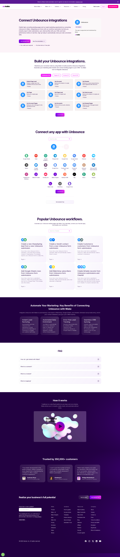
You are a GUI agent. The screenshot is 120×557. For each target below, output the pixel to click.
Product (53, 509)
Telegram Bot (55, 159)
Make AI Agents (54, 514)
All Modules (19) (46, 75)
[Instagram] (89, 541)
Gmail (36, 159)
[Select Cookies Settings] (3, 554)
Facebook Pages (74, 169)
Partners (79, 527)
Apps (52, 517)
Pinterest (84, 159)
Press (92, 517)
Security (79, 530)
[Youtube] (100, 541)
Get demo (53, 525)
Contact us (93, 514)
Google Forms (69, 186)
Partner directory (68, 517)
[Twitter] (93, 541)
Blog (78, 520)
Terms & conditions (95, 520)
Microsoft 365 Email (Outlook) (93, 169)
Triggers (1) (56, 75)
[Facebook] (86, 541)
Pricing (84, 6)
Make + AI (53, 512)
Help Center (80, 514)
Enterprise (53, 527)
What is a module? (26, 374)
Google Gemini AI (74, 159)
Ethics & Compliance (95, 530)
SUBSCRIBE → (22, 519)
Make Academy (81, 509)
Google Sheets (26, 159)
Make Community (81, 512)
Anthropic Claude (84, 169)
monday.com (46, 177)
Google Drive (65, 159)
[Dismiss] (118, 2)
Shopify (93, 177)
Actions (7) (66, 75)
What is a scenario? (26, 366)
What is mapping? (26, 381)
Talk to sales (96, 6)
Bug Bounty (93, 527)
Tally (74, 177)
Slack (45, 168)
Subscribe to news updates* (26, 506)
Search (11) (75, 75)
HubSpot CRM (65, 177)
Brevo (84, 177)
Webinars (79, 522)
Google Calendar (36, 169)
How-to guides (67, 509)
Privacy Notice (38, 516)
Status (52, 530)
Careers (93, 512)
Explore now (79, 2)
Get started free (113, 6)
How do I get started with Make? (30, 359)
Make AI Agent (55, 177)
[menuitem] (38, 6)
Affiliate (79, 525)
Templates (66, 514)
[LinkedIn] (97, 541)
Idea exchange (67, 520)
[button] (78, 27)
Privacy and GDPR (95, 522)
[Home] (6, 6)
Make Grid (53, 520)
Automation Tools (68, 522)
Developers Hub (81, 517)
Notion (26, 168)
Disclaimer (93, 525)
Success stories (67, 512)
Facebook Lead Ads (64, 169)
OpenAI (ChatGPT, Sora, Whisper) (45, 160)
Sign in (103, 6)
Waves (52, 532)
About (92, 509)
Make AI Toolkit (36, 177)
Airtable (93, 159)
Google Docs (55, 168)
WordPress (60, 186)
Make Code (50, 186)
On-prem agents (81, 532)
